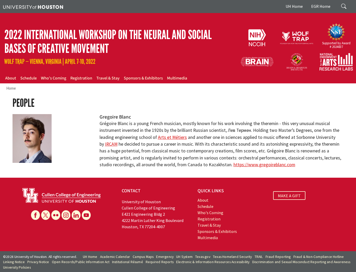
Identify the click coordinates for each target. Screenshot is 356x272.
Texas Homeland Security (232, 257)
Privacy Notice (38, 262)
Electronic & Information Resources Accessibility (213, 262)
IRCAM (111, 144)
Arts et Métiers (172, 137)
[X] (45, 215)
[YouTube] (86, 215)
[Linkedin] (76, 215)
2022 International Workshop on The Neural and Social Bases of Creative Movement (108, 41)
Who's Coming (210, 212)
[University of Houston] (33, 6)
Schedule (28, 78)
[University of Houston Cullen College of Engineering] (61, 194)
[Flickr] (55, 215)
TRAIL (259, 257)
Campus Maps (143, 257)
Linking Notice (14, 262)
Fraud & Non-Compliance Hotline (318, 257)
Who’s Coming (53, 78)
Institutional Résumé (127, 262)
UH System (184, 257)
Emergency (165, 257)
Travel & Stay (108, 78)
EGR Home (320, 6)
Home (11, 88)
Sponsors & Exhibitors (143, 78)
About (10, 78)
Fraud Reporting (278, 257)
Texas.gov (202, 257)
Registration (81, 78)
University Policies (17, 267)
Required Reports (160, 262)
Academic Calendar (115, 257)
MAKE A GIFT (289, 195)
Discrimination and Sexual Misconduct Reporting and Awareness (301, 262)
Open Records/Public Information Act (80, 262)
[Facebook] (35, 215)
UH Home (294, 6)
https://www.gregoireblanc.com (264, 165)
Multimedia (177, 78)
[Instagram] (66, 215)
